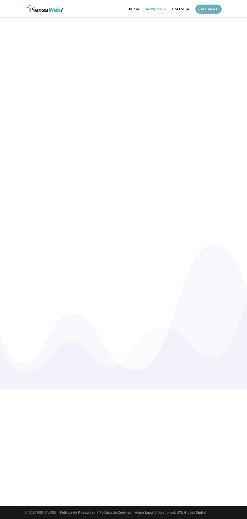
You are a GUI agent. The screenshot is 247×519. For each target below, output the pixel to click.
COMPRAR (48, 105)
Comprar (123, 481)
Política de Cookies (115, 512)
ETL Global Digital (191, 512)
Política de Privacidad (78, 512)
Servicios (153, 9)
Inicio (134, 9)
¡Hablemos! (208, 9)
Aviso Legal (144, 512)
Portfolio (180, 9)
